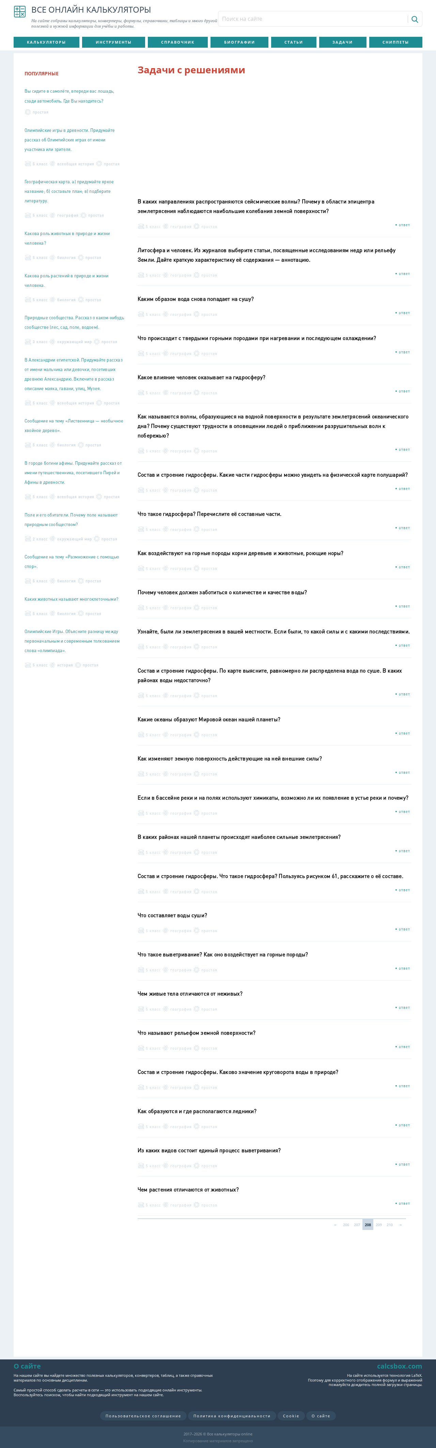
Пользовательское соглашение (143, 1415)
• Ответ (402, 224)
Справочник (177, 42)
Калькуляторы (46, 42)
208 (368, 1224)
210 (390, 1224)
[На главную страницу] (20, 17)
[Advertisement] (274, 133)
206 (346, 1224)
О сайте (321, 1415)
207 (357, 1224)
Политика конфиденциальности (232, 1415)
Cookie (291, 1415)
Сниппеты (396, 42)
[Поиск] (414, 19)
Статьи (293, 42)
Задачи (342, 42)
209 (379, 1224)
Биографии (239, 42)
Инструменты (114, 42)
